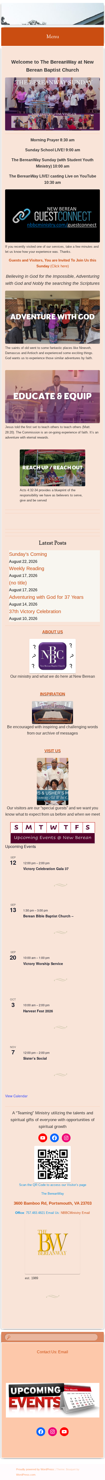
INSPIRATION (52, 694)
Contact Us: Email (52, 1352)
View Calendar (16, 1095)
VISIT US (52, 751)
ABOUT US (52, 632)
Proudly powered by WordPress (35, 1469)
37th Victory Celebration (35, 611)
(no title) (18, 582)
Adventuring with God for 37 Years (46, 597)
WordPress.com (25, 1474)
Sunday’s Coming (28, 554)
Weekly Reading (26, 568)
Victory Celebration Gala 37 (46, 868)
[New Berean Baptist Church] (43, 14)
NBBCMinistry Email (75, 1213)
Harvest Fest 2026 (38, 1010)
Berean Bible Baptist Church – (48, 915)
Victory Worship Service (43, 963)
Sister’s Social (35, 1058)
